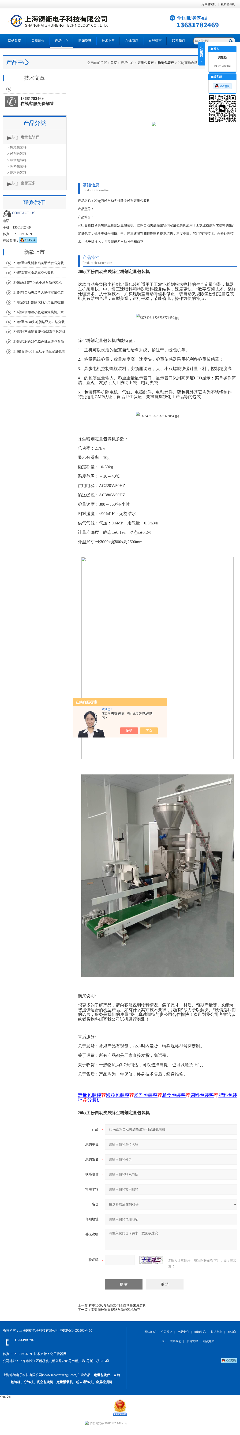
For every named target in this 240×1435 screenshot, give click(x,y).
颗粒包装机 (228, 4)
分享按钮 (5, 1397)
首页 (113, 63)
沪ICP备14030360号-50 (76, 1330)
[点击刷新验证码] (151, 1260)
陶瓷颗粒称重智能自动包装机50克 (115, 1309)
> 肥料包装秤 (16, 172)
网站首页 (14, 41)
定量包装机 (209, 4)
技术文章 (108, 41)
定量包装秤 (146, 63)
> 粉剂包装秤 (16, 154)
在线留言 (155, 41)
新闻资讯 (84, 41)
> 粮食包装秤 (16, 160)
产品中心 (61, 41)
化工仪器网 (58, 1354)
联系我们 (178, 41)
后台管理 (192, 1341)
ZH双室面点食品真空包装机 (33, 273)
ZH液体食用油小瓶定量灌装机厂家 (38, 312)
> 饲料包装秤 (16, 166)
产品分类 (34, 123)
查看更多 (28, 183)
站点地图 (208, 1341)
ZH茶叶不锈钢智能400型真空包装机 (39, 332)
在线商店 (131, 41)
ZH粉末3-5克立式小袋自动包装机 (37, 282)
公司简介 (38, 41)
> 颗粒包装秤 (16, 147)
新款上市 (34, 252)
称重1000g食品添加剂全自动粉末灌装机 (117, 1305)
